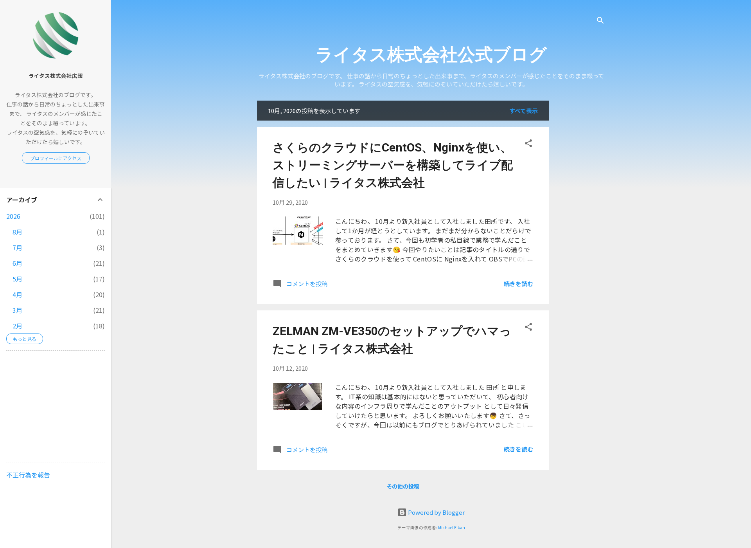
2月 (17, 325)
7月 (17, 247)
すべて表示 (523, 110)
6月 (17, 263)
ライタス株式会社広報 (56, 75)
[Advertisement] (613, 218)
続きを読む (518, 283)
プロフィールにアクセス (55, 158)
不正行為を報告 (28, 474)
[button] (528, 144)
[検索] (600, 21)
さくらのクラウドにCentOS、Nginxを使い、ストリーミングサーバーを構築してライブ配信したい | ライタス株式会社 (393, 165)
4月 (17, 294)
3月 (17, 310)
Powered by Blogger (436, 512)
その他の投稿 (402, 486)
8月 (17, 231)
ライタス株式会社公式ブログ (431, 54)
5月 (17, 278)
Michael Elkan (451, 527)
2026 (13, 216)
